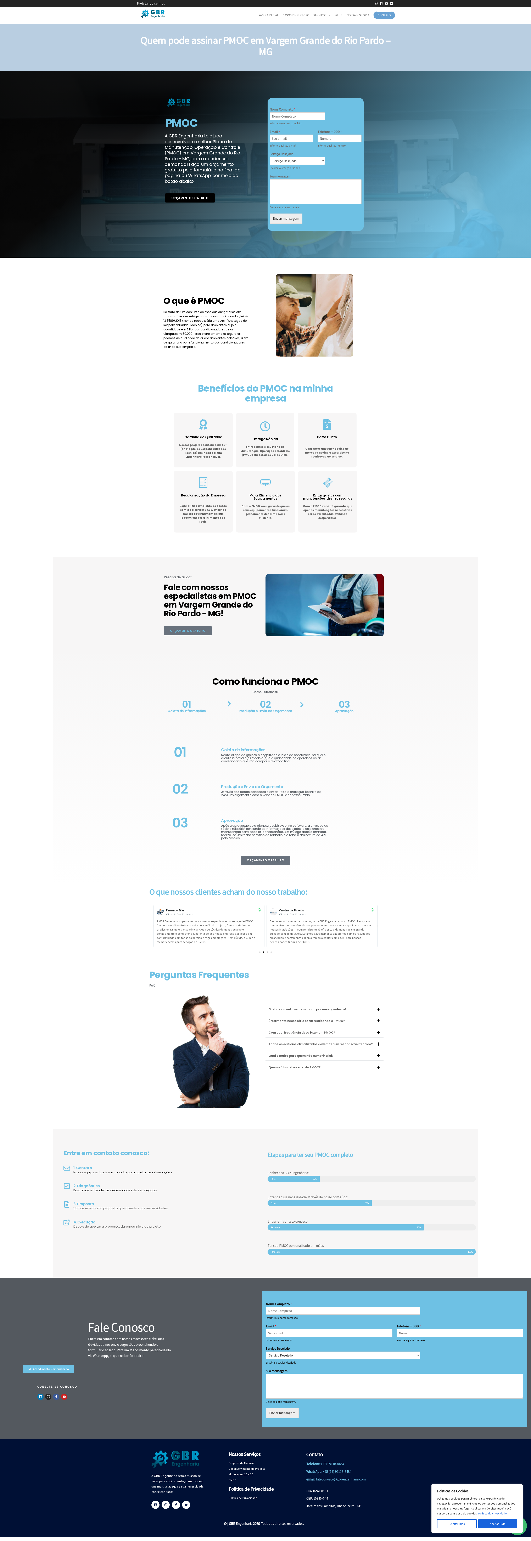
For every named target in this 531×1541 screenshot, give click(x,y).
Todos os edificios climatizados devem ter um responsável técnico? (321, 1044)
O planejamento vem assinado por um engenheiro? (308, 1009)
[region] (477, 1508)
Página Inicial (268, 15)
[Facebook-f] (56, 1397)
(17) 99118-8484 (332, 1464)
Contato (384, 15)
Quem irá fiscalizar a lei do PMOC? (295, 1067)
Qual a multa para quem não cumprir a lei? (301, 1056)
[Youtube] (64, 1397)
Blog (338, 15)
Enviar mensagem (286, 218)
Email (275, 132)
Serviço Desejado (282, 154)
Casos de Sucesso (296, 15)
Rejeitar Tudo (457, 1524)
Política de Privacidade (492, 1513)
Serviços (319, 15)
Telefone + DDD (330, 132)
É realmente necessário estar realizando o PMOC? (307, 1021)
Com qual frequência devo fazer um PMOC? (302, 1032)
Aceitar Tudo (497, 1524)
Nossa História (358, 15)
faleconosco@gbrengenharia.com (341, 1479)
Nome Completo (283, 109)
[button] (153, 926)
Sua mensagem (280, 176)
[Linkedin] (40, 1397)
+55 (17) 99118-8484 (337, 1471)
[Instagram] (48, 1397)
